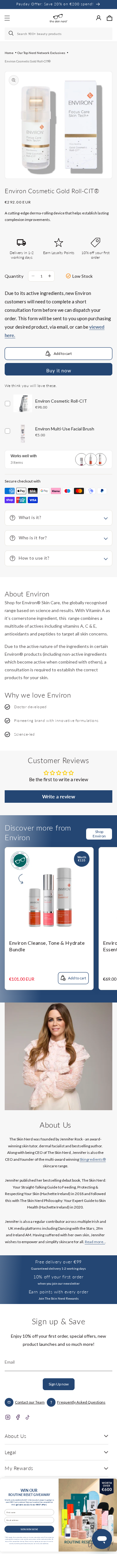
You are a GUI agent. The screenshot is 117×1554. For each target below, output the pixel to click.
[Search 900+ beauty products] (11, 33)
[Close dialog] (111, 1483)
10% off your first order (58, 1276)
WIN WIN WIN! (29, 1528)
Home (9, 53)
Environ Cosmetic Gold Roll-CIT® (28, 61)
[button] (109, 18)
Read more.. (95, 1241)
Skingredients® (93, 1159)
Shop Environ (99, 833)
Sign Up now (59, 1384)
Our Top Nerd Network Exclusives (41, 53)
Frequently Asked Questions (81, 1402)
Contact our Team (30, 1402)
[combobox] (58, 33)
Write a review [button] (58, 796)
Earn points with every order (59, 1291)
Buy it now (58, 370)
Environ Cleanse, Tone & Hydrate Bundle (47, 946)
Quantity (14, 276)
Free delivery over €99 (58, 1261)
